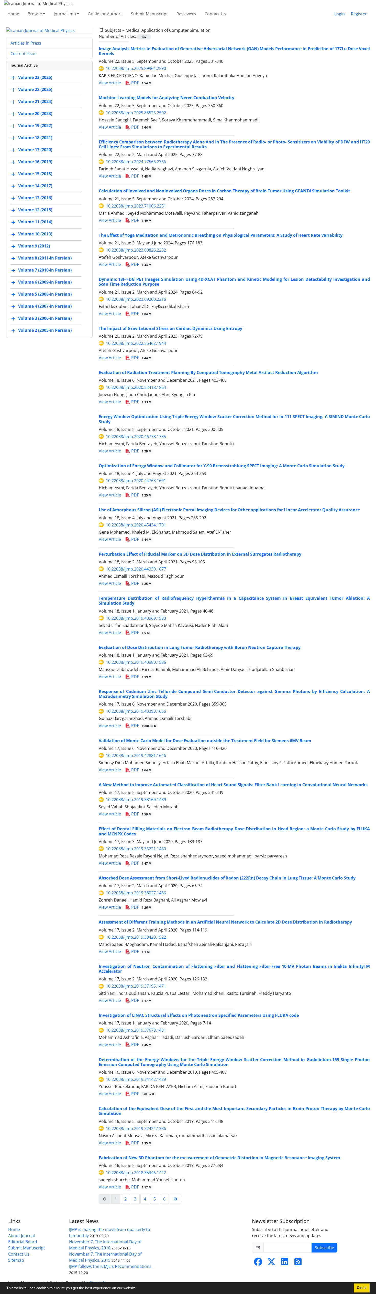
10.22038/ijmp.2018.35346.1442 (136, 1172)
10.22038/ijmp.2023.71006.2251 (136, 206)
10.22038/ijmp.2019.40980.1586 (136, 662)
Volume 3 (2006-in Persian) (45, 318)
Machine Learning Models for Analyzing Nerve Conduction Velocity (166, 97)
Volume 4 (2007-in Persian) (45, 306)
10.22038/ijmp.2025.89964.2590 (136, 68)
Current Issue (23, 53)
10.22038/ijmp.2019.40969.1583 (136, 618)
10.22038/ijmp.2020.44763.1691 (136, 480)
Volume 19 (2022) (35, 126)
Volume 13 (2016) (35, 198)
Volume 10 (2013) (35, 234)
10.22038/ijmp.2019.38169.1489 (136, 799)
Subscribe (324, 1247)
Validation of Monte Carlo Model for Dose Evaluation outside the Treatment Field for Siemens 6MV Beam (205, 740)
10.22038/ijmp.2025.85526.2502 (136, 113)
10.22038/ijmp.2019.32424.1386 (136, 1128)
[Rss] (298, 1263)
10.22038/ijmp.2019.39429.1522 (136, 937)
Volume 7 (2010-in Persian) (45, 270)
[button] (138, 1288)
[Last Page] (175, 1199)
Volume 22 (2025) (35, 89)
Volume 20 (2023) (35, 114)
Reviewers (186, 14)
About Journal (21, 1235)
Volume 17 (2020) (35, 150)
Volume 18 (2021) (35, 138)
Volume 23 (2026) (35, 77)
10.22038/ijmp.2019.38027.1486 (136, 893)
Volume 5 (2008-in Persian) (45, 294)
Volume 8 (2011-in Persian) (45, 258)
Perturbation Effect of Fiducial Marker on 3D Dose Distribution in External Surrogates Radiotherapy (200, 554)
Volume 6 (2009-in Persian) (45, 282)
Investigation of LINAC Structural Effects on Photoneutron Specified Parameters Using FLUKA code (199, 1015)
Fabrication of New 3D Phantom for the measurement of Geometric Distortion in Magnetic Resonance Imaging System (219, 1158)
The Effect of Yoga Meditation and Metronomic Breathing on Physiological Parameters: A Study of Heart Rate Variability (220, 235)
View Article (110, 83)
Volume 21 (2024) (35, 102)
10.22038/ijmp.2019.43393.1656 (136, 711)
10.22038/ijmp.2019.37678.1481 (136, 1030)
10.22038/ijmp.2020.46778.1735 (136, 436)
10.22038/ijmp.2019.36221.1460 (136, 849)
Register (359, 14)
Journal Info (65, 14)
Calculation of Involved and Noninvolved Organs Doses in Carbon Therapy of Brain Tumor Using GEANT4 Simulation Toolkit (224, 191)
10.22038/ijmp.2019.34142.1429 (136, 1079)
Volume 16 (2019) (35, 162)
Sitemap (16, 1260)
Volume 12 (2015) (35, 210)
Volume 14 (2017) (35, 186)
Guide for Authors (105, 14)
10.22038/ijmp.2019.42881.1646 (136, 755)
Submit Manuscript (149, 14)
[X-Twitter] (271, 1263)
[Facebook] (258, 1263)
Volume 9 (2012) (34, 246)
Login (339, 14)
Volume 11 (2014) (35, 222)
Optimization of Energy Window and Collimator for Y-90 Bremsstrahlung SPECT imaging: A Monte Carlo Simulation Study (222, 466)
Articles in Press (25, 43)
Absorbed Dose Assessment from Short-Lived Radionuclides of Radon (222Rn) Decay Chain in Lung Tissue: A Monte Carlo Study (227, 878)
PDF (141, 83)
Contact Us (215, 14)
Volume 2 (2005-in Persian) (45, 330)
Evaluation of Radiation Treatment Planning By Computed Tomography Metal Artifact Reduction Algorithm (208, 372)
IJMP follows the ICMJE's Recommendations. (110, 1266)
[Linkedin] (285, 1263)
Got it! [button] (362, 1288)
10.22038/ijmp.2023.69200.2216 (136, 299)
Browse (35, 14)
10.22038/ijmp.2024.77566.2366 (136, 161)
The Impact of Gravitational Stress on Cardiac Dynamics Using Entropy (170, 328)
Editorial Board (22, 1242)
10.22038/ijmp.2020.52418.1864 (136, 387)
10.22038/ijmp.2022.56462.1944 (136, 343)
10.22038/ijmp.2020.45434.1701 (136, 525)
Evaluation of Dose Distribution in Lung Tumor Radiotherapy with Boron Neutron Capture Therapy (200, 647)
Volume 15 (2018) (35, 174)
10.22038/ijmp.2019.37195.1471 (136, 986)
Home (13, 14)
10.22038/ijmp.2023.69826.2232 (136, 250)
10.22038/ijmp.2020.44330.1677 (136, 569)
